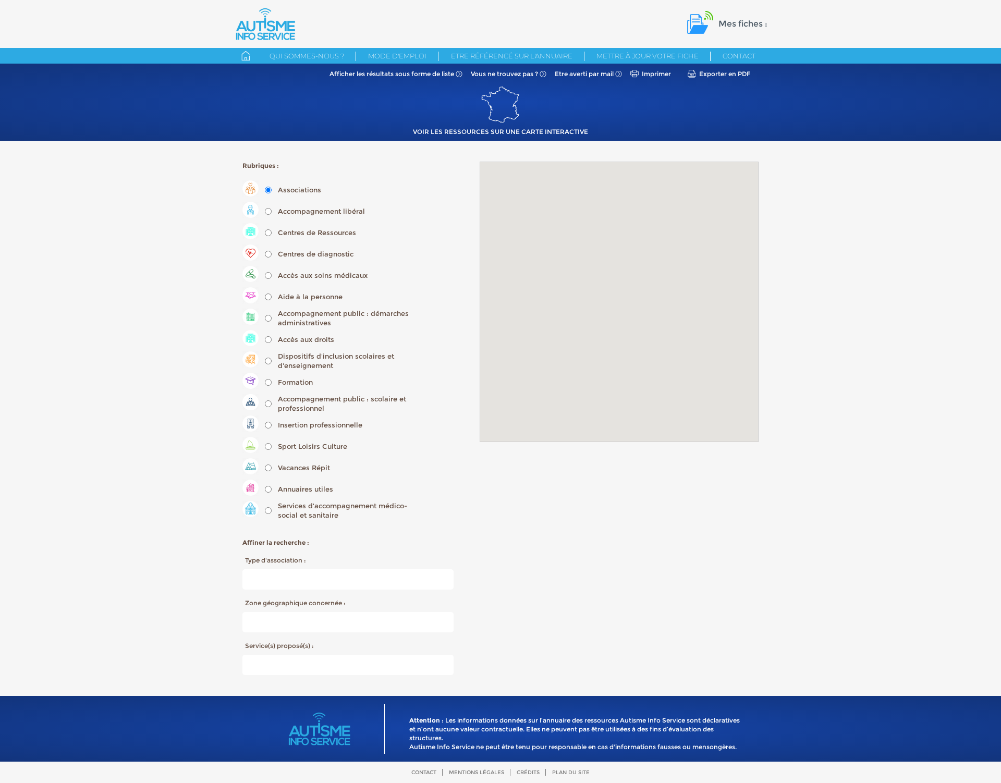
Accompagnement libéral (321, 211)
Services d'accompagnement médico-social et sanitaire (342, 510)
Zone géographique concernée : (295, 603)
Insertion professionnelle (320, 425)
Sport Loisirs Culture (312, 446)
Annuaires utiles (305, 489)
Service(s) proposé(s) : (279, 646)
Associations (299, 190)
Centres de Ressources (317, 232)
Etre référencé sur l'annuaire (511, 56)
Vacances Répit (304, 467)
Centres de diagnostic (315, 254)
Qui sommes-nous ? (307, 56)
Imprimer (656, 74)
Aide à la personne (310, 296)
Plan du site (571, 772)
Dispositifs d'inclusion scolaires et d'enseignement (336, 361)
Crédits (528, 772)
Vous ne (504, 74)
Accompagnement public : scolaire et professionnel (342, 403)
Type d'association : (275, 560)
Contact (739, 56)
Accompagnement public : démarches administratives (343, 318)
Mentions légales (476, 772)
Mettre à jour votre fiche (647, 56)
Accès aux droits (306, 339)
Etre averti (584, 74)
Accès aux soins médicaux (323, 275)
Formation (295, 382)
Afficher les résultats (391, 74)
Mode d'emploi (397, 56)
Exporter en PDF (724, 74)
